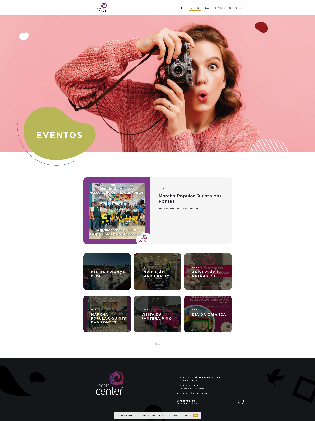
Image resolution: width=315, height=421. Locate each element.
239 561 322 (190, 385)
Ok (195, 415)
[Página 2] (159, 344)
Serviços (219, 8)
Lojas (206, 8)
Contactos (235, 8)
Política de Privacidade (188, 403)
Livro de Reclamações (188, 401)
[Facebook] (241, 401)
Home (183, 8)
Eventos (195, 8)
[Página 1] (156, 344)
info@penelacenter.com (192, 393)
